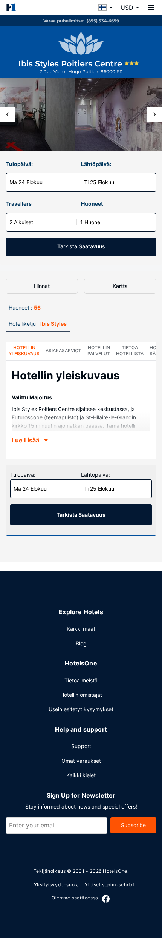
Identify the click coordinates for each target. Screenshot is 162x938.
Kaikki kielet (81, 775)
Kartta (120, 286)
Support (81, 746)
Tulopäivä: (19, 164)
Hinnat (42, 286)
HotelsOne (115, 871)
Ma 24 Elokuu (26, 182)
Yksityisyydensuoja (56, 884)
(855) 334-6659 (103, 20)
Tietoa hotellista (130, 350)
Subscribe (133, 825)
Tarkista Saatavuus (81, 246)
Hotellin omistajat (81, 695)
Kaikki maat (81, 628)
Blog (81, 643)
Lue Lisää (25, 440)
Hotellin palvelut (98, 350)
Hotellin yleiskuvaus (24, 350)
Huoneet (92, 203)
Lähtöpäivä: (96, 164)
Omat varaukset (81, 761)
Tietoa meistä (81, 680)
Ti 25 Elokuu (99, 182)
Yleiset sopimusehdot (109, 884)
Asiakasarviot (63, 350)
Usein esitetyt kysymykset (81, 709)
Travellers (19, 203)
